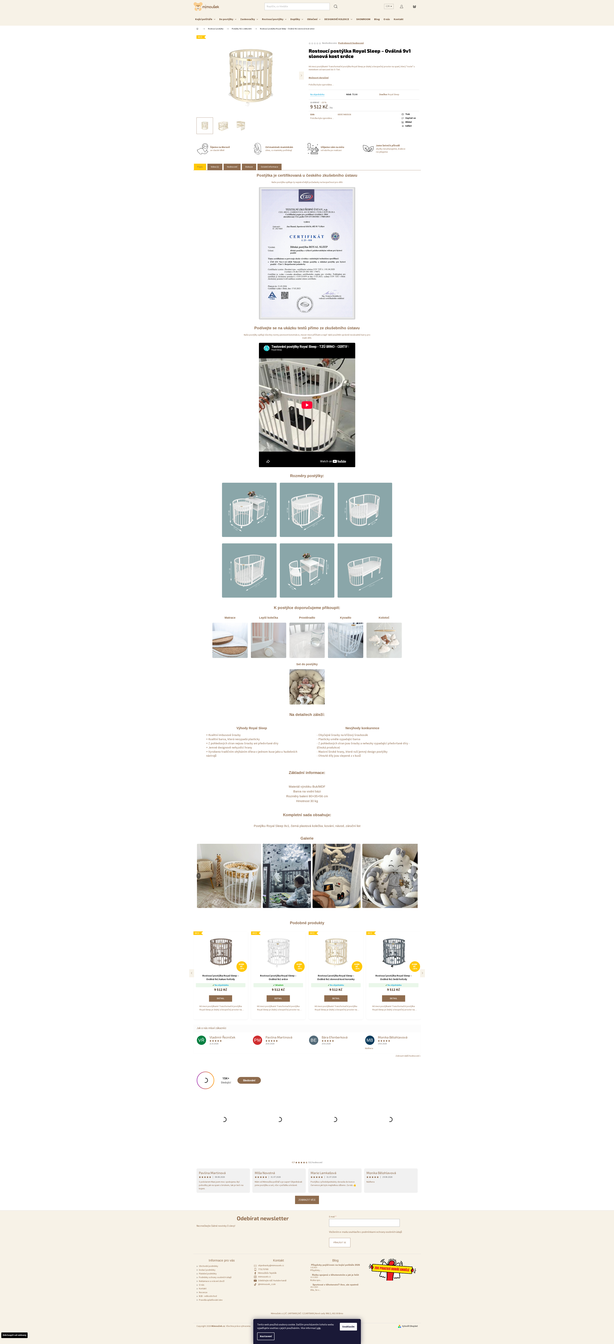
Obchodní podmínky (208, 1266)
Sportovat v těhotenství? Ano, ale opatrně (335, 1284)
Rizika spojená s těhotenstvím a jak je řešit (335, 1275)
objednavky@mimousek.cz (271, 1265)
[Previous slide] (191, 973)
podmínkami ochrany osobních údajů (382, 1232)
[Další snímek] (301, 76)
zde (319, 1328)
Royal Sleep (393, 94)
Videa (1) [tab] (215, 167)
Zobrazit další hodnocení (407, 1056)
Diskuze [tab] (249, 167)
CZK (388, 6)
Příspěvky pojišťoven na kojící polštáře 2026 (335, 1265)
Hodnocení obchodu (307, 1158)
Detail (220, 998)
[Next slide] (422, 973)
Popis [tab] (200, 167)
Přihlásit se (339, 1242)
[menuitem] (205, 19)
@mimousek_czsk (267, 1284)
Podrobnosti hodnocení (351, 43)
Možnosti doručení (319, 77)
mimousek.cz (264, 1276)
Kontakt (202, 1288)
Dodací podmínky (207, 1270)
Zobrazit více (307, 1200)
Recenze (203, 1292)
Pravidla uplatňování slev (211, 1300)
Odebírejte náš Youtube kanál (272, 1280)
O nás (201, 1285)
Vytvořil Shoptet (410, 1326)
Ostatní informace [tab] (269, 167)
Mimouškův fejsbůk (267, 1273)
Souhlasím (348, 1326)
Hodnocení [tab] (232, 167)
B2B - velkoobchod (208, 1296)
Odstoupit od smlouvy (14, 1335)
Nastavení (266, 1336)
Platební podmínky (208, 1273)
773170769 (263, 1269)
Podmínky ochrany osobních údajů (215, 1277)
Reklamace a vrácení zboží (211, 1281)
